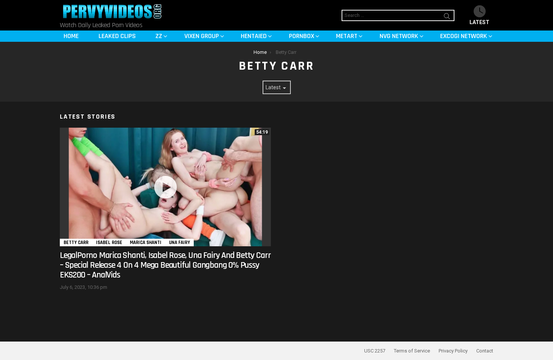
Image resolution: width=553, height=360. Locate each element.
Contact (484, 351)
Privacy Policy (453, 351)
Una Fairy (179, 242)
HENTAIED (254, 36)
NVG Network (399, 36)
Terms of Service (412, 351)
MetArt (346, 36)
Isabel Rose (109, 242)
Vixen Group (201, 36)
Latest (479, 22)
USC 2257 (374, 351)
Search (446, 17)
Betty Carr (76, 242)
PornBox (301, 36)
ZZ (158, 36)
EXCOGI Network (463, 36)
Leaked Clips (117, 36)
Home (71, 36)
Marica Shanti (145, 242)
